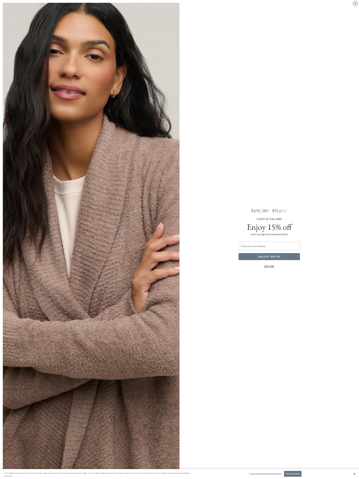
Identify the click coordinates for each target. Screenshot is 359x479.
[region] (179, 474)
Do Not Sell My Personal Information (265, 473)
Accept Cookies (293, 473)
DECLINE (269, 266)
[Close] (354, 474)
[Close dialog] (355, 3)
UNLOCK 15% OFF (269, 256)
